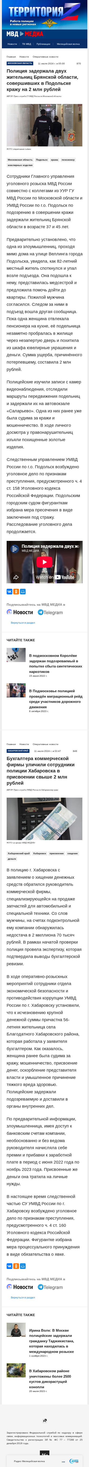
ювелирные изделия (20, 165)
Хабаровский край (19, 853)
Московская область (20, 159)
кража (54, 159)
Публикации (43, 44)
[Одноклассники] (16, 591)
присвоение (57, 853)
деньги (12, 859)
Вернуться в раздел (23, 622)
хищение (72, 853)
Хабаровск (39, 853)
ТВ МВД (26, 44)
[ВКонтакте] (9, 591)
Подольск (41, 159)
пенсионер (68, 159)
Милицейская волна (68, 44)
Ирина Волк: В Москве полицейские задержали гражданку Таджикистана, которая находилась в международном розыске (51, 1341)
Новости (12, 44)
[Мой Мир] (23, 591)
